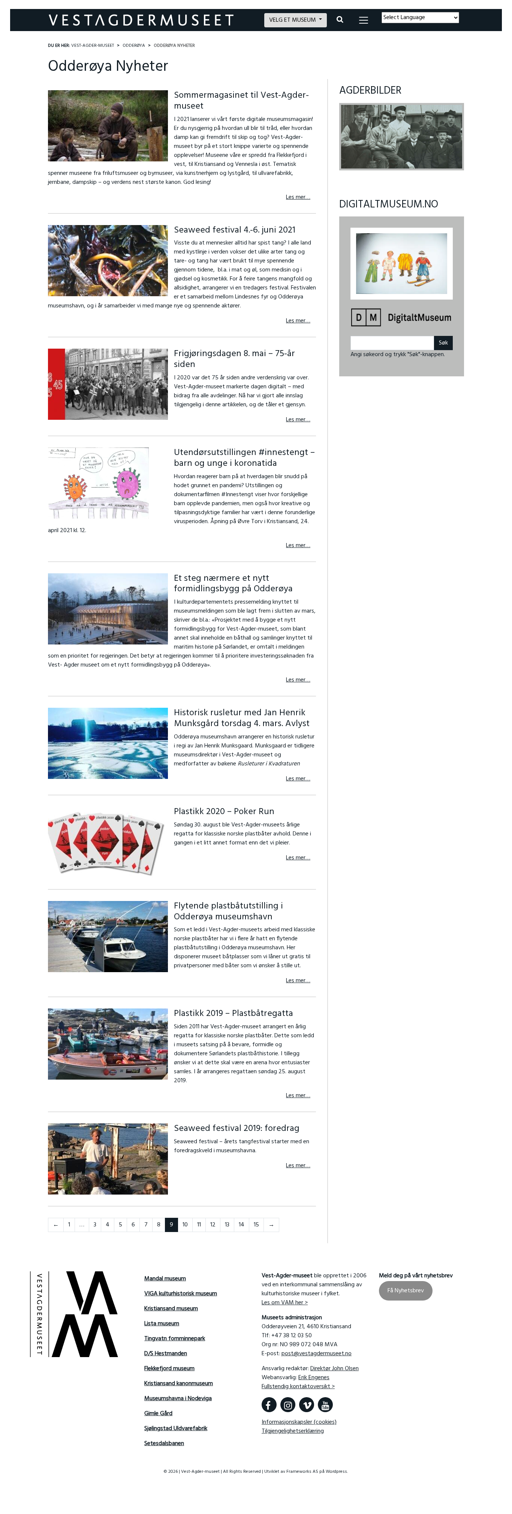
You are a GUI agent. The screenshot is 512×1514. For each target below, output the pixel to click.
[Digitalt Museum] (401, 318)
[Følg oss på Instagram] (287, 1404)
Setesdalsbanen (164, 1443)
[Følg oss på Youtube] (325, 1404)
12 (213, 1225)
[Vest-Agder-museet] (152, 20)
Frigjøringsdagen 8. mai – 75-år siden (234, 359)
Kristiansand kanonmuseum (178, 1384)
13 (227, 1225)
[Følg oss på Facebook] (269, 1404)
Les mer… (298, 197)
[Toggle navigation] (363, 20)
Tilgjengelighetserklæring (293, 1431)
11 (199, 1225)
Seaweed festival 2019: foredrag (236, 1129)
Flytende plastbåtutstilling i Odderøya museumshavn (228, 911)
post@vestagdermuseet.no (316, 1354)
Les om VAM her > (285, 1303)
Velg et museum (293, 20)
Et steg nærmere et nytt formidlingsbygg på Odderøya (233, 584)
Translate (436, 28)
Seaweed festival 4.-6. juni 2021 (234, 230)
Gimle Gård (158, 1414)
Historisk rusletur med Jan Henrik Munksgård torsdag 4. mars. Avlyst (242, 718)
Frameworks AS (302, 1471)
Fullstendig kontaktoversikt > (298, 1387)
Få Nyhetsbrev (406, 1291)
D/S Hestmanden (165, 1354)
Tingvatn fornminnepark (174, 1339)
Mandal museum (165, 1279)
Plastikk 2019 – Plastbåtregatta (233, 1014)
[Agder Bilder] (401, 136)
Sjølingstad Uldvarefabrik (175, 1428)
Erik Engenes (313, 1378)
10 (185, 1225)
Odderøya (134, 45)
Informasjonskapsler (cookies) (299, 1422)
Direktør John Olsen (334, 1369)
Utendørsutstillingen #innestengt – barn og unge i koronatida (244, 458)
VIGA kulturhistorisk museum (180, 1294)
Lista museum (161, 1324)
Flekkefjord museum (169, 1369)
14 (241, 1225)
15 (256, 1225)
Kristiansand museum (171, 1309)
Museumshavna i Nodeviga (178, 1399)
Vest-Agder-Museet (92, 45)
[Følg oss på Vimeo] (306, 1404)
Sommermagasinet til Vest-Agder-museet (241, 100)
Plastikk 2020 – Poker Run (224, 812)
